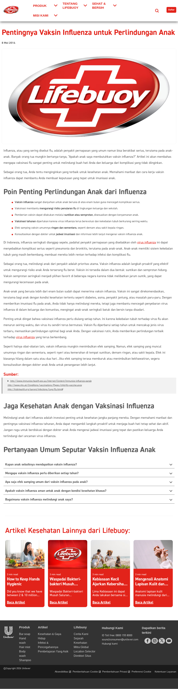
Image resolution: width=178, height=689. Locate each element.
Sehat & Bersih (99, 5)
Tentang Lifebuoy (70, 5)
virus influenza (146, 242)
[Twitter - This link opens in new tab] (162, 640)
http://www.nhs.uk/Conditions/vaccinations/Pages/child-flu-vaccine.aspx (44, 385)
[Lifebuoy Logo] (11, 10)
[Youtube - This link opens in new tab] (169, 641)
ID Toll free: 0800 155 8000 (117, 635)
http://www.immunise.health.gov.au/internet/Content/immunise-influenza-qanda (50, 381)
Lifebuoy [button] (80, 627)
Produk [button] (24, 627)
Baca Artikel (16, 602)
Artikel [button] (43, 627)
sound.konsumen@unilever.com (120, 639)
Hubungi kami (110, 643)
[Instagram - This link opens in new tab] (155, 641)
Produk (40, 5)
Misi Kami (40, 15)
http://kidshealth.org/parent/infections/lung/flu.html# (35, 389)
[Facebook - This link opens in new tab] (147, 641)
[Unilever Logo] (8, 637)
